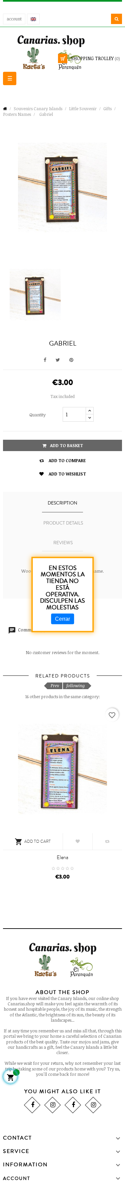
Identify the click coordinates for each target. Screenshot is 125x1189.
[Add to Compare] (107, 841)
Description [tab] (62, 503)
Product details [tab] (63, 523)
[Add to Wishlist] (77, 841)
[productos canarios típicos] (62, 52)
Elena (62, 857)
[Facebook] (32, 1105)
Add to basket (66, 445)
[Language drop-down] (33, 19)
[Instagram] (52, 1105)
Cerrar (62, 619)
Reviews (63, 543)
